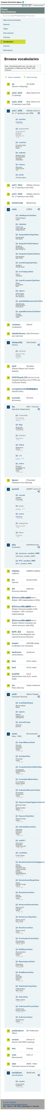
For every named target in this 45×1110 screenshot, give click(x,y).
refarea (21, 445)
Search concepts (32, 77)
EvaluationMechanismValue (22, 790)
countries (22, 142)
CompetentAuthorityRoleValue (22, 767)
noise (14, 734)
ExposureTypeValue (22, 816)
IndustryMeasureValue (22, 827)
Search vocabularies (14, 77)
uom (14, 1055)
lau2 (14, 667)
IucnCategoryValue (22, 272)
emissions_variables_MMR (22, 553)
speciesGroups (22, 722)
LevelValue (22, 853)
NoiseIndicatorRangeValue (22, 880)
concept (22, 495)
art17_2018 (17, 194)
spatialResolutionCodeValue (22, 311)
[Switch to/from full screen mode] (30, 5)
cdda (14, 209)
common (16, 325)
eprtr (14, 366)
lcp (13, 685)
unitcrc (21, 463)
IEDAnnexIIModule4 (19, 620)
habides (16, 571)
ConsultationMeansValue (22, 779)
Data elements (8, 33)
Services (6, 46)
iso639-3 (22, 840)
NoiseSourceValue (22, 928)
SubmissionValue (22, 1017)
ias (13, 580)
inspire (15, 643)
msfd (14, 694)
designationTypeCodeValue (22, 254)
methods (22, 153)
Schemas (6, 37)
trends (21, 175)
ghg (14, 545)
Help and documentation (12, 20)
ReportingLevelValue (22, 961)
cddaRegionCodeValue (22, 215)
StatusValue (22, 997)
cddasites (22, 224)
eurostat (16, 398)
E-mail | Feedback (9, 1102)
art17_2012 (17, 185)
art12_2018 (17, 102)
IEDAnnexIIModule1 (19, 598)
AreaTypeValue (22, 756)
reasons (22, 164)
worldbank (17, 1073)
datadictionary (19, 333)
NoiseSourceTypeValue (22, 917)
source (21, 514)
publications (18, 1031)
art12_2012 (17, 93)
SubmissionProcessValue (22, 1006)
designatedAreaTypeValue (22, 235)
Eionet (13, 15)
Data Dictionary (21, 15)
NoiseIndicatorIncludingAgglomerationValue (22, 862)
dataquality (17, 342)
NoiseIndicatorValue (22, 892)
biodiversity (17, 203)
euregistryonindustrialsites (19, 389)
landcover (16, 652)
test (13, 1048)
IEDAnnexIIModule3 (19, 606)
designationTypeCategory (22, 243)
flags (20, 425)
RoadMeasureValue (22, 972)
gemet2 (15, 489)
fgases (15, 480)
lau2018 (15, 674)
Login (26, 5)
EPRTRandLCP (19, 377)
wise (14, 1064)
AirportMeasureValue (22, 742)
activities (22, 119)
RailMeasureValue (22, 949)
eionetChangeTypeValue (22, 263)
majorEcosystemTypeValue (22, 280)
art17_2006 (17, 111)
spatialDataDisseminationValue (22, 301)
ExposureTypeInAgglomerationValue (22, 802)
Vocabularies (8, 42)
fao (13, 407)
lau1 (14, 661)
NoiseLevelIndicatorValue (22, 905)
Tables (5, 29)
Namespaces (8, 50)
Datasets (6, 24)
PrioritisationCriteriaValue (22, 938)
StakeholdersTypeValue (22, 986)
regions (22, 291)
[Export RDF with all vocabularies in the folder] (39, 113)
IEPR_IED (16, 632)
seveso (15, 1040)
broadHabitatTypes (22, 703)
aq (13, 84)
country (22, 1081)
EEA (13, 2)
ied (13, 589)
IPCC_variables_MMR (22, 561)
